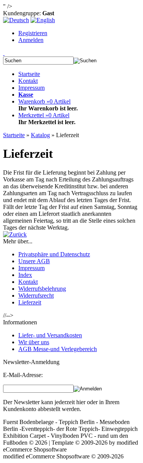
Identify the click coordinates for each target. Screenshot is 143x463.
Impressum (31, 87)
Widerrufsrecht (36, 295)
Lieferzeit (29, 302)
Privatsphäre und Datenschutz (54, 254)
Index (25, 275)
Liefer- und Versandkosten (50, 335)
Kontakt (28, 81)
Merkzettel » (43, 115)
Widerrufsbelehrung (42, 288)
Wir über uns (33, 342)
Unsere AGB (34, 261)
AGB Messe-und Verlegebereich (57, 349)
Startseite (29, 74)
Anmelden (30, 40)
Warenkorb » (44, 101)
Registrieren (32, 33)
